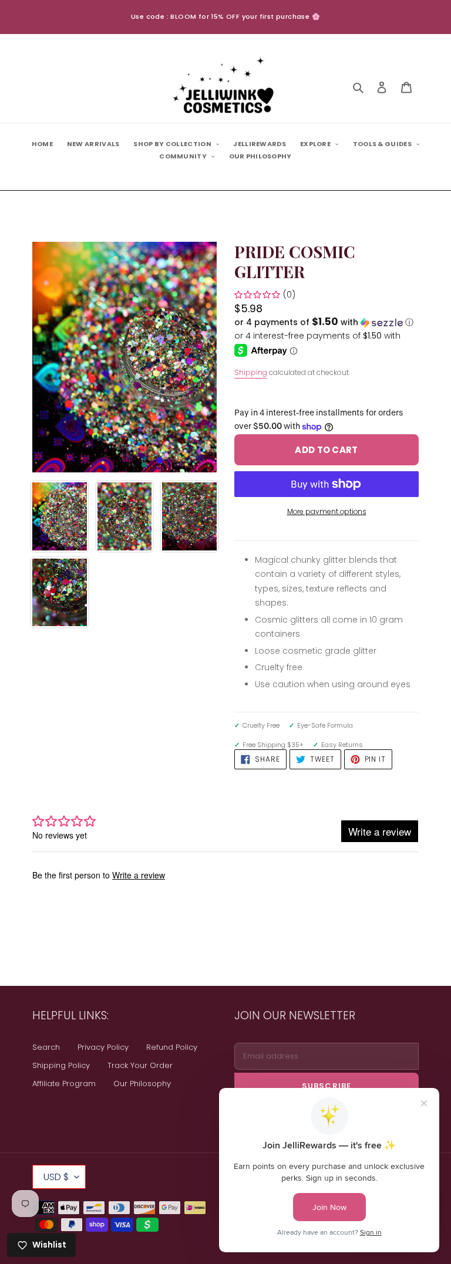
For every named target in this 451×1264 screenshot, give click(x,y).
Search (46, 1047)
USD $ (56, 1177)
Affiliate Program (64, 1083)
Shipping (250, 372)
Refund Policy (171, 1047)
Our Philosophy (142, 1083)
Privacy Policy (103, 1047)
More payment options (326, 511)
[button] (323, 322)
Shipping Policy (61, 1065)
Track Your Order (140, 1065)
